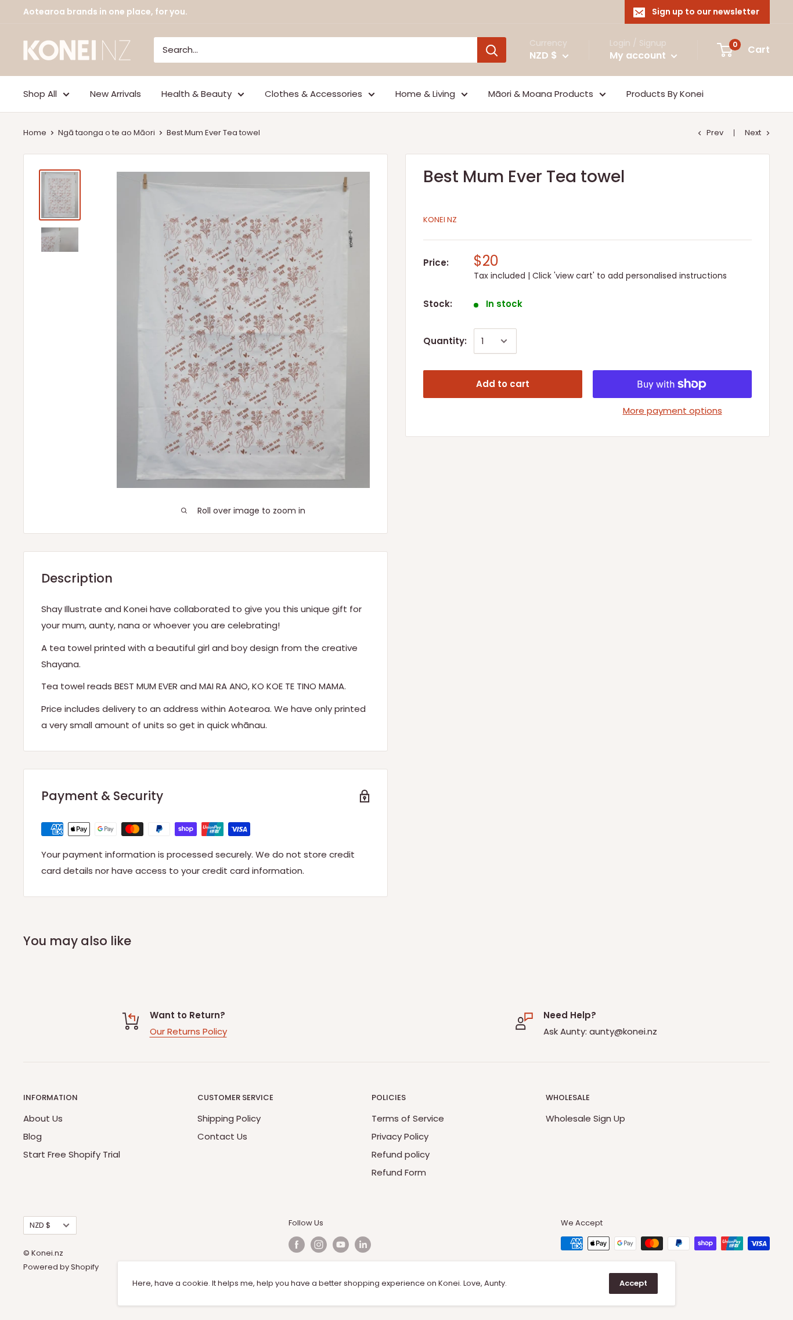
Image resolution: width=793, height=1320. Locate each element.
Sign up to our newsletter (705, 11)
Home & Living (425, 94)
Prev (715, 132)
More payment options (672, 410)
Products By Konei (665, 94)
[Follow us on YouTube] (341, 1244)
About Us (43, 1118)
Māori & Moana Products (540, 94)
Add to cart (502, 384)
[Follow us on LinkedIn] (363, 1244)
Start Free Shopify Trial (71, 1154)
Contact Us (222, 1136)
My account (639, 55)
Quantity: (445, 341)
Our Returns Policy (188, 1031)
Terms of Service (408, 1118)
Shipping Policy (229, 1118)
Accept (633, 1283)
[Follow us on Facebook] (297, 1244)
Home (34, 132)
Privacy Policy (400, 1136)
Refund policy (401, 1154)
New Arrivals (115, 94)
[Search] (491, 50)
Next (753, 132)
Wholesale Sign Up (585, 1118)
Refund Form (399, 1172)
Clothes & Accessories (313, 94)
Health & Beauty (196, 94)
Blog (32, 1136)
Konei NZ (440, 219)
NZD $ (40, 1225)
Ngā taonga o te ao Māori (106, 132)
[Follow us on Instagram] (319, 1244)
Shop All (40, 94)
